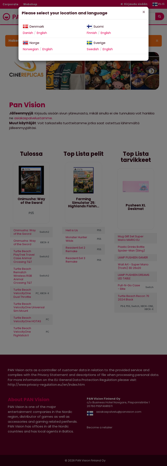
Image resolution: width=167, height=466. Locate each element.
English (42, 33)
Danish (28, 33)
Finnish (92, 33)
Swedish (93, 49)
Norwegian (31, 49)
